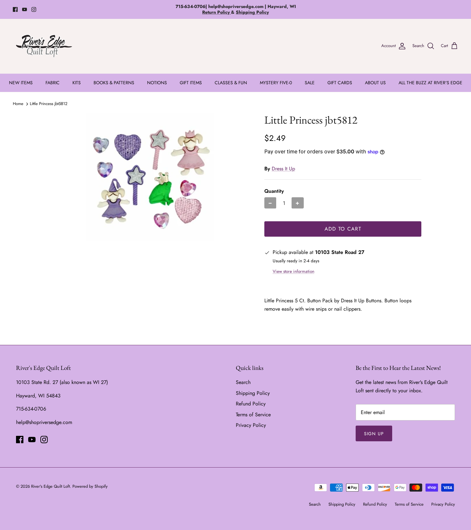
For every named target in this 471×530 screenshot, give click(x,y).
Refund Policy (251, 403)
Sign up (374, 433)
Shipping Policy (253, 393)
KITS (76, 82)
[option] (150, 177)
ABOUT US (375, 82)
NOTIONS (157, 82)
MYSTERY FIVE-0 (276, 82)
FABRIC (52, 82)
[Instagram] (33, 9)
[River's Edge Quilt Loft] (44, 46)
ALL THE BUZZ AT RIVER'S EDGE (430, 82)
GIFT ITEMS (191, 82)
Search (243, 382)
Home (18, 104)
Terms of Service (253, 414)
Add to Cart (343, 228)
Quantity (274, 191)
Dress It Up (283, 168)
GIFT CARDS (339, 82)
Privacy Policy (251, 425)
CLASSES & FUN (231, 82)
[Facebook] (15, 9)
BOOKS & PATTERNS (114, 82)
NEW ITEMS (21, 82)
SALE (310, 82)
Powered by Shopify (90, 486)
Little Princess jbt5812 (48, 104)
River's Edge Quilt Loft (50, 486)
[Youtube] (24, 9)
